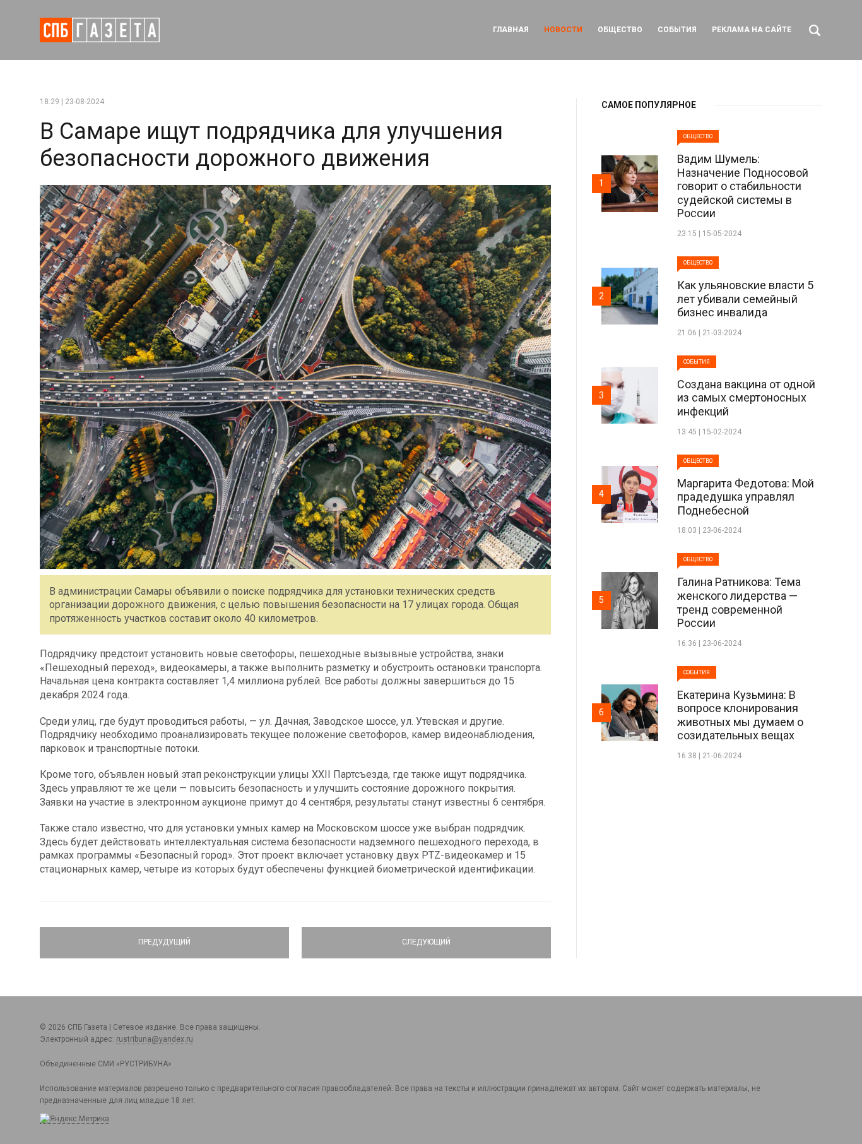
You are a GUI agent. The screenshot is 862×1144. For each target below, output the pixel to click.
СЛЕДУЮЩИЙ (426, 937)
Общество (620, 29)
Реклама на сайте (751, 29)
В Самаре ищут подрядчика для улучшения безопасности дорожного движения (271, 145)
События (677, 29)
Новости (563, 29)
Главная (511, 29)
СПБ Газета (100, 30)
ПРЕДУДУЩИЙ (164, 937)
